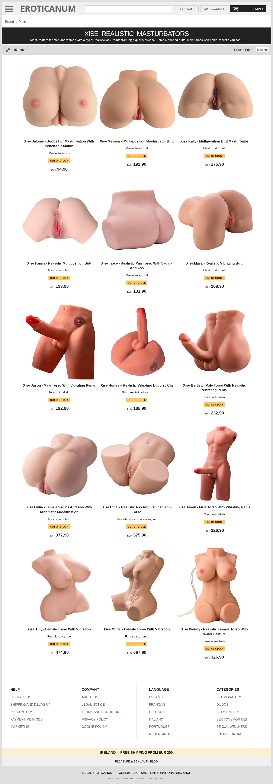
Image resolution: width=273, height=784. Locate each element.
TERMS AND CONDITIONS (102, 712)
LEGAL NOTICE (93, 704)
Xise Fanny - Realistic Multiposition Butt (59, 263)
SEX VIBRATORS (229, 697)
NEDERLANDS (160, 734)
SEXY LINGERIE (228, 712)
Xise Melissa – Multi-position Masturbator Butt (137, 141)
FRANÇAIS (157, 704)
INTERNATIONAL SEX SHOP (171, 772)
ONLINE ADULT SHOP (134, 772)
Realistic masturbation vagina (137, 519)
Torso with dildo (59, 392)
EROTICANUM (48, 8)
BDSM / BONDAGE (230, 734)
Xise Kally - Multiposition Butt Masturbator (214, 141)
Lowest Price (243, 50)
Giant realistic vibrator (136, 392)
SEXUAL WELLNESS (231, 726)
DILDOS (222, 704)
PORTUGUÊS (159, 726)
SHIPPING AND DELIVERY (30, 704)
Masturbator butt (137, 148)
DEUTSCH (157, 712)
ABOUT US (90, 697)
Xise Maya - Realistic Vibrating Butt (214, 263)
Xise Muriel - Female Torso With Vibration (137, 629)
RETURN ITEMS (22, 712)
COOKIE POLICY (94, 726)
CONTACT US (20, 697)
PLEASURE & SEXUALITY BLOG (136, 761)
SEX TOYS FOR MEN (232, 719)
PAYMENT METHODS (26, 719)
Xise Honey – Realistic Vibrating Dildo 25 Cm (137, 385)
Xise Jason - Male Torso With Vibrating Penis (59, 385)
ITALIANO (156, 719)
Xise (22, 22)
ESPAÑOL (156, 697)
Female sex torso (59, 636)
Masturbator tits (59, 153)
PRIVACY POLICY (95, 719)
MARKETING (20, 726)
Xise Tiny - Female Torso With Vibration (59, 629)
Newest (262, 50)
